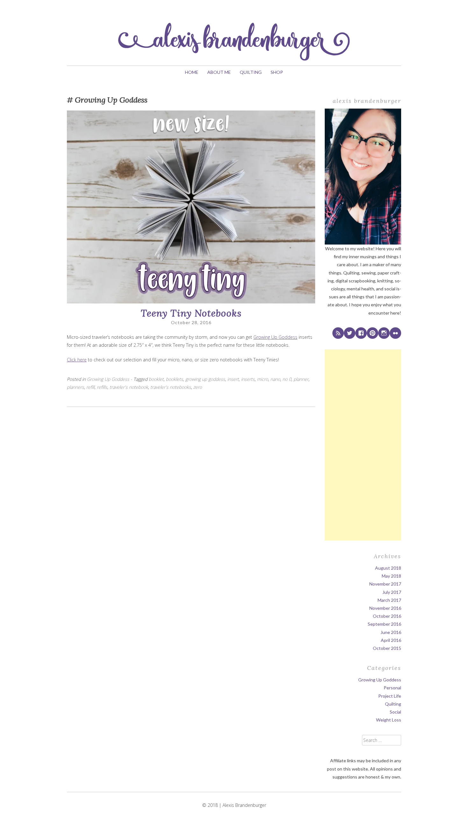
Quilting (251, 72)
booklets (174, 379)
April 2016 (391, 640)
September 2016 (384, 624)
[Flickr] (395, 333)
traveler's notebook (129, 387)
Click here (77, 360)
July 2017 (391, 592)
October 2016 (387, 616)
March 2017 (389, 600)
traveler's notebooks (170, 387)
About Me (219, 72)
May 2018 (391, 576)
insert (233, 379)
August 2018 (388, 568)
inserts (248, 379)
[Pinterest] (372, 333)
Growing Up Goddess (275, 337)
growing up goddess (205, 379)
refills (102, 387)
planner (301, 379)
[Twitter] (349, 333)
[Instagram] (384, 333)
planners (75, 387)
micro (262, 379)
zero (197, 387)
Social (395, 712)
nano (275, 379)
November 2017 (385, 584)
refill (90, 387)
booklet (156, 379)
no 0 (286, 379)
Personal (392, 687)
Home (191, 72)
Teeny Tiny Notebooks (191, 313)
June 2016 (390, 632)
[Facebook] (361, 333)
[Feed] (338, 333)
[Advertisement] (363, 444)
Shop (277, 72)
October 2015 (387, 648)
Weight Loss (388, 719)
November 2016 (385, 608)
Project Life (389, 696)
